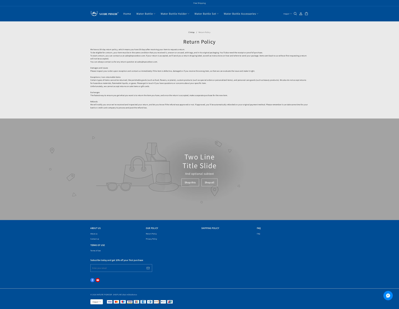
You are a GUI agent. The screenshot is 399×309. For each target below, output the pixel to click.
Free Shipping (199, 3)
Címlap (191, 32)
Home (127, 13)
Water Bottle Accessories (240, 13)
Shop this (190, 182)
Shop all (209, 182)
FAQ (258, 233)
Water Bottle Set (205, 13)
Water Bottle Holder (174, 13)
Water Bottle (144, 13)
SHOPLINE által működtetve (125, 294)
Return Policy (151, 233)
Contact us (94, 239)
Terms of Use (95, 250)
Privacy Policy (151, 239)
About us (94, 233)
